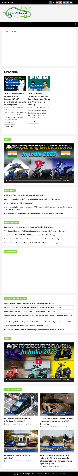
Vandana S (9, 107)
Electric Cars (10, 413)
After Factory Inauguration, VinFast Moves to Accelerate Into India (27, 303)
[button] (4, 24)
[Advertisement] (39, 49)
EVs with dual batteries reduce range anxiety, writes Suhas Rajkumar (39, 239)
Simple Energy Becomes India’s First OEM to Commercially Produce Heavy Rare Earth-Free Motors (38, 315)
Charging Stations (11, 80)
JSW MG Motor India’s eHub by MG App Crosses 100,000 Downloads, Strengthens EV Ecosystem (15, 99)
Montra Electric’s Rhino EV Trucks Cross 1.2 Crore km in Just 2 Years (27, 311)
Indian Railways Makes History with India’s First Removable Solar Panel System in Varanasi (35, 322)
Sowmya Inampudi (11, 424)
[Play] (7, 181)
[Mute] (68, 181)
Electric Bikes (8, 239)
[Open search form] (75, 24)
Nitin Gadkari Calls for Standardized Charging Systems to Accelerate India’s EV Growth (34, 330)
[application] (39, 163)
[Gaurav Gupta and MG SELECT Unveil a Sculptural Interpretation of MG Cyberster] (57, 404)
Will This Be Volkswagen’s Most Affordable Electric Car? (23, 195)
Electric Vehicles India (13, 82)
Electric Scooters (57, 447)
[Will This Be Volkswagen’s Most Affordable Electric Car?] (21, 404)
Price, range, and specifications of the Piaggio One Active (34, 227)
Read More (10, 126)
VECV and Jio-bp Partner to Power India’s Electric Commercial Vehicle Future (30, 307)
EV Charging (10, 88)
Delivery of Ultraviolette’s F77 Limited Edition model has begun (37, 243)
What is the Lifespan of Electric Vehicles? (18, 203)
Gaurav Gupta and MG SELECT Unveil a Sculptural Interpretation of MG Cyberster (32, 199)
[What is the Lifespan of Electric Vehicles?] (21, 441)
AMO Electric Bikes (10, 231)
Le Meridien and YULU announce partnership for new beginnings (42, 231)
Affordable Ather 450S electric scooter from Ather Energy (35, 235)
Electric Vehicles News (13, 85)
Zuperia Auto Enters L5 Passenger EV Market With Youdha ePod (26, 326)
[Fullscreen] (71, 181)
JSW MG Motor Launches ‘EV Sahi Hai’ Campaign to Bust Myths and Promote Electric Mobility (39, 99)
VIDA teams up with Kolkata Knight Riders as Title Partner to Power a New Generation (33, 213)
